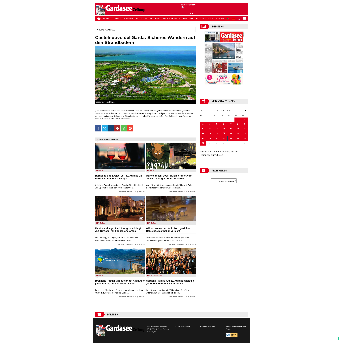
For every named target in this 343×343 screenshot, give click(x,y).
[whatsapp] (124, 128)
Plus (157, 18)
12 (216, 129)
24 (203, 138)
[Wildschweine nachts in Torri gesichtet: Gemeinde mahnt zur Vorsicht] (171, 208)
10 (203, 129)
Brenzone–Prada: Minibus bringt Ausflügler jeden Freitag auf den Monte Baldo (120, 282)
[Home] (98, 18)
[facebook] (98, 128)
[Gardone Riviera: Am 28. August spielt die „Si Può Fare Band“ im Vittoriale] (171, 261)
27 (224, 138)
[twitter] (105, 128)
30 (244, 138)
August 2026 (223, 111)
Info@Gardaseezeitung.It (236, 326)
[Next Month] (245, 110)
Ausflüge (128, 18)
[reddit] (130, 128)
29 (238, 138)
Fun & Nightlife (144, 18)
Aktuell (107, 18)
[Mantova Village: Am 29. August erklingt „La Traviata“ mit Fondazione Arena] (120, 208)
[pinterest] (117, 128)
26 (216, 138)
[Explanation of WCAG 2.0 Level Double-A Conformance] (232, 335)
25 (210, 138)
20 (224, 133)
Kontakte (188, 18)
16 (244, 129)
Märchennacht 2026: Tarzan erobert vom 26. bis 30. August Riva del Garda (169, 177)
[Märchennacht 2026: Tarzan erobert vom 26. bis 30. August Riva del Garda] (171, 156)
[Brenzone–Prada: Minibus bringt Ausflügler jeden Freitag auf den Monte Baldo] (120, 261)
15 (238, 129)
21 (231, 133)
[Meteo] (188, 10)
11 (210, 129)
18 (210, 133)
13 (224, 129)
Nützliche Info (171, 18)
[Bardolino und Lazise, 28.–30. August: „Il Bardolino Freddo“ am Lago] (120, 156)
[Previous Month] (202, 111)
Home (101, 29)
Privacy (229, 329)
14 (231, 129)
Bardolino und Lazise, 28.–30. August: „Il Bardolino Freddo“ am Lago (118, 177)
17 (203, 133)
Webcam (220, 18)
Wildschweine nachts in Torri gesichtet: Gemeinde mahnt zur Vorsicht (168, 229)
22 (238, 133)
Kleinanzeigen (203, 18)
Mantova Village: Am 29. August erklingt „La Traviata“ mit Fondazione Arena (118, 229)
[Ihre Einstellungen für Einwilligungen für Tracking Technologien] (338, 338)
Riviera (117, 18)
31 (203, 143)
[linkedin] (111, 128)
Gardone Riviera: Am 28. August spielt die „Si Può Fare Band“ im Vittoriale (170, 282)
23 (244, 133)
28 (231, 138)
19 (216, 133)
